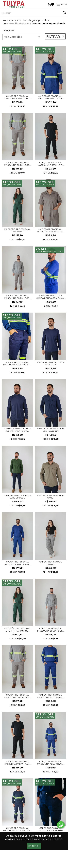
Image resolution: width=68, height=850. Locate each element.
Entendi (34, 846)
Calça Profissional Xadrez (50, 562)
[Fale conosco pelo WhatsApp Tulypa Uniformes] (61, 824)
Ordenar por (8, 30)
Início (5, 20)
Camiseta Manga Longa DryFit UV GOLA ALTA (17, 429)
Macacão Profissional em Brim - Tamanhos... (17, 629)
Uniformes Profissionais (16, 23)
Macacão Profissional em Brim (17, 230)
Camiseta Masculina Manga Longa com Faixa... (50, 296)
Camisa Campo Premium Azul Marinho (50, 429)
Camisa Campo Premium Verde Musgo (17, 496)
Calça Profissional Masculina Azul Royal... (17, 562)
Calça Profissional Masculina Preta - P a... (50, 163)
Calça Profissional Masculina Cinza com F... (17, 97)
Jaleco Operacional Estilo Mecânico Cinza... (50, 230)
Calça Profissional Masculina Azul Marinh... (17, 363)
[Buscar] (64, 13)
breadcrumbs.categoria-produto (29, 20)
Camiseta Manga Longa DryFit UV (50, 363)
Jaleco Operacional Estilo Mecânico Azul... (50, 97)
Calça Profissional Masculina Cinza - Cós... (17, 163)
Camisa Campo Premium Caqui (50, 496)
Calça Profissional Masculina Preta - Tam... (17, 762)
